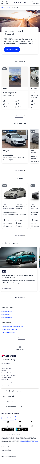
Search (37, 3)
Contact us (4, 366)
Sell (7, 3)
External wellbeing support (8, 382)
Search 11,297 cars (12, 49)
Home (3, 7)
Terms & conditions (6, 377)
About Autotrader (6, 368)
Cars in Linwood (6, 311)
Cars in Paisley (6, 314)
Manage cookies (6, 385)
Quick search (11, 401)
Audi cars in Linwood (8, 332)
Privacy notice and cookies (8, 375)
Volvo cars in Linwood (9, 329)
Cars (8, 7)
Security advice (5, 363)
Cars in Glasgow (6, 317)
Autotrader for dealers (14, 407)
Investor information (6, 372)
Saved (33, 3)
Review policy (5, 379)
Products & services (13, 391)
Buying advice (11, 396)
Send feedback (9, 418)
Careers (3, 370)
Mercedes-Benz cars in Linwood (12, 326)
